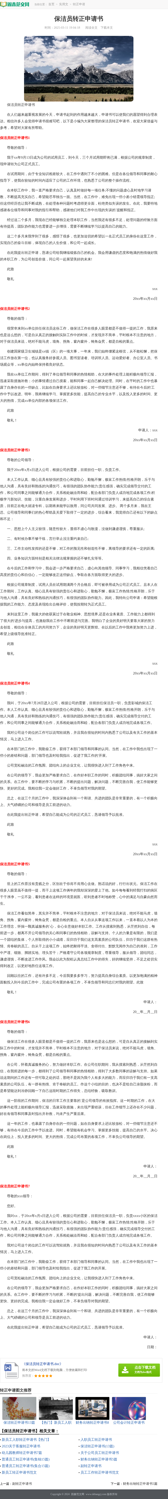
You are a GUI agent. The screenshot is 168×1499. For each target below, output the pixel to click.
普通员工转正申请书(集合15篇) (25, 1466)
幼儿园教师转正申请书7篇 (22, 1453)
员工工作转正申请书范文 (99, 1472)
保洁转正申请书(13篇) (97, 1446)
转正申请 (79, 4)
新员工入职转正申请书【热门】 (26, 1439)
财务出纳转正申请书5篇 (98, 1459)
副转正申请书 (91, 1466)
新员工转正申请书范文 (19, 1472)
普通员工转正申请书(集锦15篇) (25, 1459)
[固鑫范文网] (14, 4)
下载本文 (107, 27)
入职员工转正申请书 (96, 1439)
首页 (51, 4)
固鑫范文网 (77, 1494)
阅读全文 (91, 27)
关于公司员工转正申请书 (99, 1453)
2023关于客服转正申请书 (21, 1446)
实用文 (63, 4)
